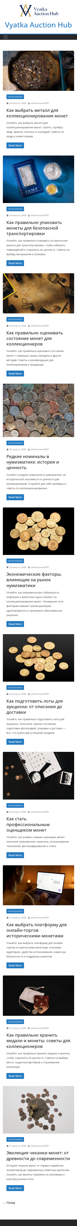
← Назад (9, 1202)
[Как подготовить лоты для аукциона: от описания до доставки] (38, 658)
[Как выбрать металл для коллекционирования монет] (38, 71)
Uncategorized (15, 97)
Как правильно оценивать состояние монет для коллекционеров (34, 338)
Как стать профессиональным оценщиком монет (28, 824)
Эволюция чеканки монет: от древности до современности (38, 1155)
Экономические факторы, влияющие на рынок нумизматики (34, 579)
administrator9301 (40, 103)
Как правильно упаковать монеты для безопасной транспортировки (34, 227)
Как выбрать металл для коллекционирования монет (37, 113)
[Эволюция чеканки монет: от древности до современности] (38, 1110)
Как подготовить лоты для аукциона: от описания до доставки (34, 706)
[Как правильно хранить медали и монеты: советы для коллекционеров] (38, 995)
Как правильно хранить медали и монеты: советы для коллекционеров (38, 1040)
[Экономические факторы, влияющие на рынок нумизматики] (38, 531)
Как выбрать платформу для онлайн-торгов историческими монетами (36, 930)
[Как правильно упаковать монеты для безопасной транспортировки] (38, 179)
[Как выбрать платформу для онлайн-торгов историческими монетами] (38, 885)
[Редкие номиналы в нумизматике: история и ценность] (38, 410)
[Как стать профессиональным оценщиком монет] (38, 776)
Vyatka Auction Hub (38, 25)
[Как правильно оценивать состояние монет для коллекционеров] (38, 293)
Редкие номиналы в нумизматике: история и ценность (32, 461)
